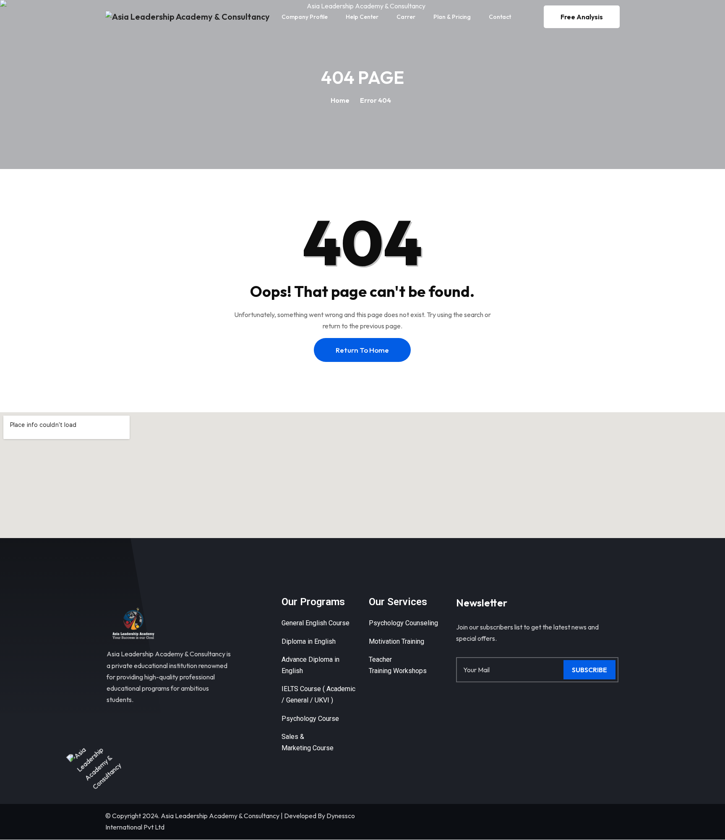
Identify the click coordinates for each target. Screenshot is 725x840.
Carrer (405, 17)
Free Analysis (582, 17)
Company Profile (305, 17)
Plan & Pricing (452, 17)
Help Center (362, 17)
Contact (500, 17)
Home (340, 100)
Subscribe (589, 670)
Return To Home (362, 350)
